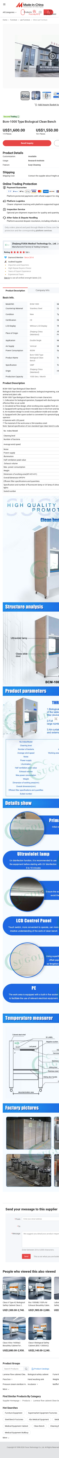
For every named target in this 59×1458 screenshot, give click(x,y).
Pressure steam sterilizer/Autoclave (18, 1384)
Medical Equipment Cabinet (16, 1426)
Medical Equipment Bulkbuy (16, 1432)
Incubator (32, 1384)
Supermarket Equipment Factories (42, 1413)
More (5, 1437)
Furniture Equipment (13, 1413)
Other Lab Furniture (40, 20)
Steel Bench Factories (14, 1419)
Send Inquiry (27, 143)
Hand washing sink (36, 1379)
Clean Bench (39, 1426)
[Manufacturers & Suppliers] (29, 4)
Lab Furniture (25, 20)
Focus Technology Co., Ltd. (35, 1447)
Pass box (7, 1379)
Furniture (13, 20)
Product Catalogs (41, 1368)
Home (5, 20)
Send (26, 1256)
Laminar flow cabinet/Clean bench (17, 1374)
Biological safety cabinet (38, 1374)
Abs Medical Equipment (39, 1419)
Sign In (7, 277)
